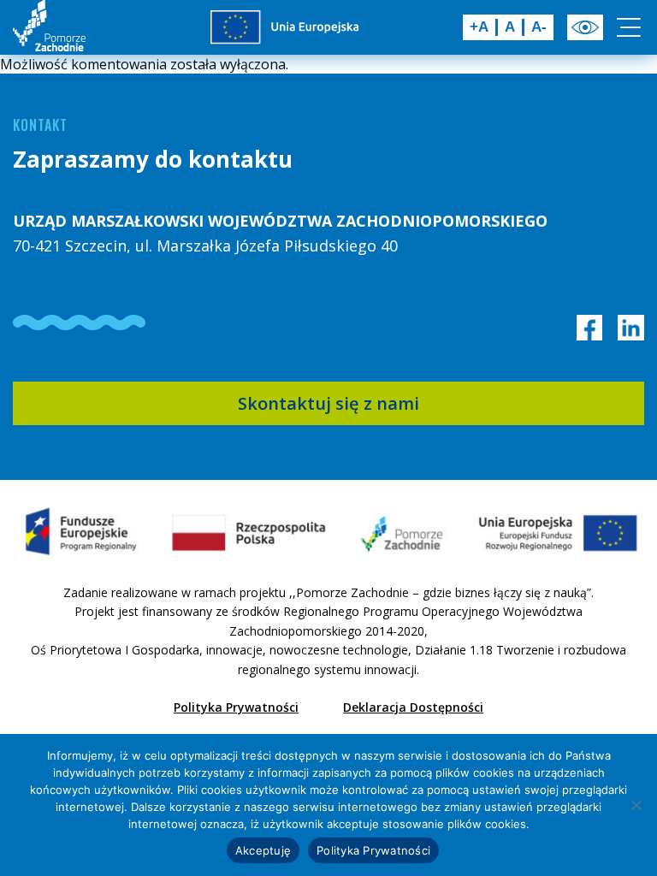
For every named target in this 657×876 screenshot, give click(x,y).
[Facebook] (589, 327)
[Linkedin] (631, 327)
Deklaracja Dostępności (413, 707)
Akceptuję (263, 850)
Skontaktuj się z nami (328, 403)
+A (479, 27)
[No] (635, 805)
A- (539, 27)
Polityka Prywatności (236, 707)
